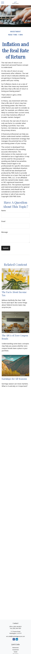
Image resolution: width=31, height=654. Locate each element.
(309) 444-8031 (17, 626)
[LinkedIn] (17, 639)
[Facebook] (14, 639)
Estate (15, 652)
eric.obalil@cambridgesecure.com (15, 636)
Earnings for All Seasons (14, 378)
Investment (15, 650)
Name (3, 210)
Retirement (15, 647)
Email (3, 221)
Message (4, 232)
